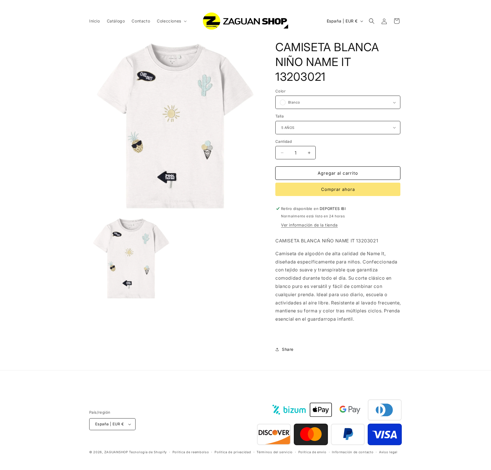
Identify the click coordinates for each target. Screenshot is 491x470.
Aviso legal (388, 452)
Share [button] (288, 349)
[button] (171, 21)
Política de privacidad (233, 452)
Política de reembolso (190, 452)
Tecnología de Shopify (148, 452)
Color (280, 91)
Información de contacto (352, 452)
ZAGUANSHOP (116, 452)
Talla (279, 116)
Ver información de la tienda (309, 224)
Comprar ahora (338, 189)
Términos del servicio (275, 452)
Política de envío (312, 452)
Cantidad (283, 141)
